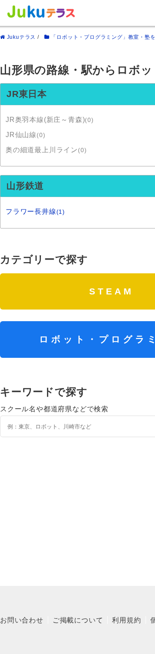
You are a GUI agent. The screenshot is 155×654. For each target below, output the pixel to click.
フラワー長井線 (35, 211)
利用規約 (126, 620)
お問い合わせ (21, 620)
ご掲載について (78, 620)
